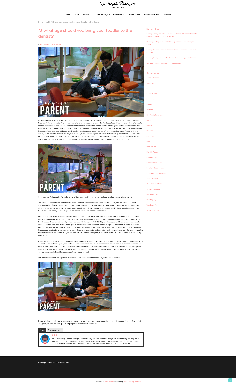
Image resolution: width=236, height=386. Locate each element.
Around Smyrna (103, 15)
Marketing (151, 136)
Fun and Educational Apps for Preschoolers (164, 63)
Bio (43, 330)
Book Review (152, 94)
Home (67, 15)
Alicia (55, 335)
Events (76, 15)
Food (149, 120)
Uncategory (151, 200)
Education (167, 15)
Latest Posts (55, 330)
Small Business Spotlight (156, 173)
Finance (150, 109)
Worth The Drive (153, 210)
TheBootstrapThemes (132, 381)
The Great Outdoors (154, 184)
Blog (148, 88)
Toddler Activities (153, 189)
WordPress (109, 381)
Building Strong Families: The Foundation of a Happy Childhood (171, 58)
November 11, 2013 (47, 44)
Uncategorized (153, 194)
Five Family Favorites (155, 115)
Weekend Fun (88, 15)
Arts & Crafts (151, 83)
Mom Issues (151, 147)
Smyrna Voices (134, 15)
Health (47, 22)
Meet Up (150, 141)
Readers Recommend (155, 168)
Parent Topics (118, 15)
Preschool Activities (151, 15)
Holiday (150, 131)
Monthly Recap (152, 152)
